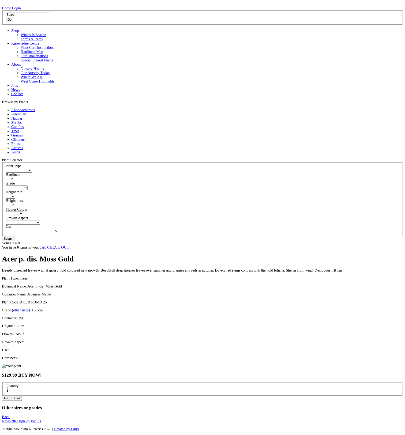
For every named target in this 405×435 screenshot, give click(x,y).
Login (16, 8)
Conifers (17, 127)
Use (8, 227)
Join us (35, 421)
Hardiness (13, 175)
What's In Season (33, 35)
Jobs (14, 85)
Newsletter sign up (16, 421)
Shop (15, 31)
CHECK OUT (58, 247)
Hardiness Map (32, 52)
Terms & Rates (32, 39)
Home (6, 8)
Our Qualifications (34, 56)
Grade (10, 183)
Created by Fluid (66, 429)
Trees (15, 131)
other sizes (21, 310)
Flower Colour (16, 209)
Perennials (18, 114)
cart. (43, 247)
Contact (17, 94)
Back (6, 417)
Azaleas (17, 148)
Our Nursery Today (35, 73)
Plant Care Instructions (37, 47)
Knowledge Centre (25, 43)
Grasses (17, 135)
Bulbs (15, 152)
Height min (14, 192)
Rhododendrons (23, 110)
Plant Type (14, 166)
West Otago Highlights (37, 81)
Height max (14, 201)
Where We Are (32, 77)
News (15, 90)
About (16, 64)
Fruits (15, 144)
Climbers (18, 139)
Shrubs (16, 123)
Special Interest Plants (37, 60)
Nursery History (33, 69)
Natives (16, 118)
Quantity (12, 386)
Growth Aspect (17, 218)
